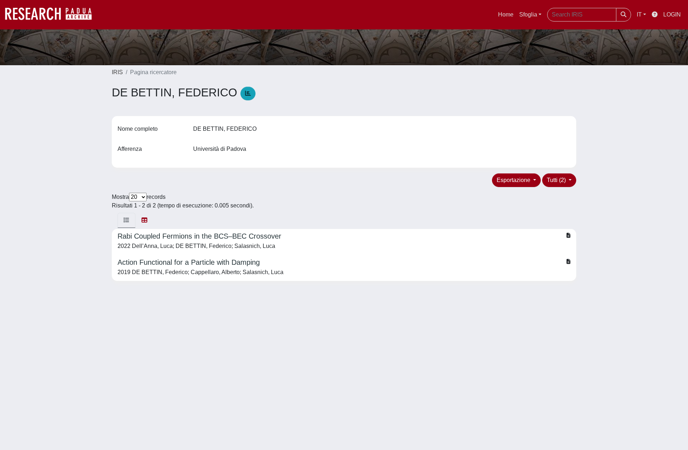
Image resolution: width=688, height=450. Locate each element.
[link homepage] (52, 14)
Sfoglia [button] (528, 14)
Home (505, 14)
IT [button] (639, 14)
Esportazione (514, 180)
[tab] (126, 220)
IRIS (117, 72)
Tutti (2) (557, 180)
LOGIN (672, 14)
